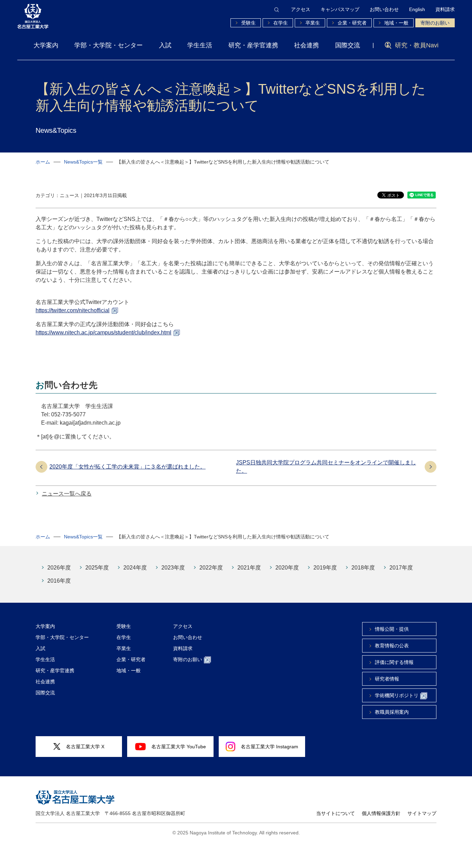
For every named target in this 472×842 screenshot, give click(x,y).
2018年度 (363, 568)
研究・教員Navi (416, 45)
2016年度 (59, 581)
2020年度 (287, 568)
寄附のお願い (435, 23)
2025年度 (97, 568)
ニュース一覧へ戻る (67, 494)
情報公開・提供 (392, 629)
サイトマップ (421, 813)
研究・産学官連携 (253, 45)
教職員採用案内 (392, 712)
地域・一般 (396, 23)
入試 (165, 45)
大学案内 (46, 45)
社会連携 (306, 45)
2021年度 (249, 568)
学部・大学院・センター (108, 45)
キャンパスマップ (340, 9)
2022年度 (211, 568)
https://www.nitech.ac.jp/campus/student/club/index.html (103, 332)
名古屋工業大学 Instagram (269, 746)
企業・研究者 (352, 23)
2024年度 (135, 568)
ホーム (43, 162)
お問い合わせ (384, 9)
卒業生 (312, 23)
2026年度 (59, 568)
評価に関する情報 (394, 662)
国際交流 (347, 45)
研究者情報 (387, 679)
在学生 (280, 23)
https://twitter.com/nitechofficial (73, 310)
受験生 (248, 23)
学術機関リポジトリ (396, 695)
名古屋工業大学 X (85, 746)
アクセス (300, 9)
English (417, 9)
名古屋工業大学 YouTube (178, 746)
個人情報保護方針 (381, 813)
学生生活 (199, 45)
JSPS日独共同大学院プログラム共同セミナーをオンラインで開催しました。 (326, 467)
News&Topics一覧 (83, 162)
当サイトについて (335, 813)
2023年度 (173, 568)
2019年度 (325, 568)
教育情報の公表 (392, 645)
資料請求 (445, 9)
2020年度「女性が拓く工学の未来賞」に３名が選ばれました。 (127, 467)
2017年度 (401, 568)
